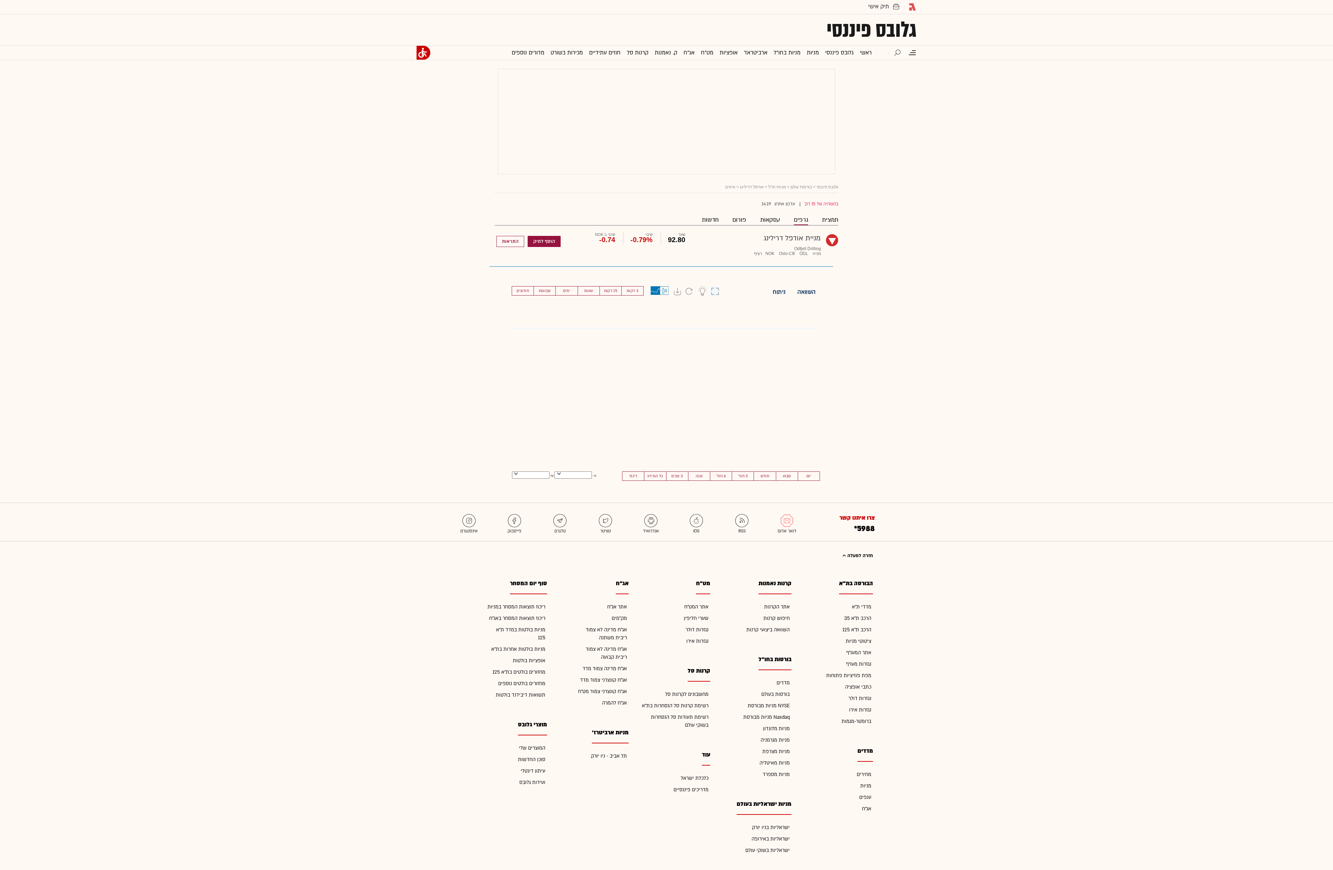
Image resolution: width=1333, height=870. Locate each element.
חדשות (710, 219)
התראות (510, 241)
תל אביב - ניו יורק (609, 756)
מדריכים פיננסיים (691, 789)
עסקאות (770, 219)
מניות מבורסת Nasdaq (766, 717)
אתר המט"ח (696, 607)
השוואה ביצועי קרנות (768, 629)
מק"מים (619, 618)
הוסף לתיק (544, 241)
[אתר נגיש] (423, 53)
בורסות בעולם (775, 694)
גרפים (801, 219)
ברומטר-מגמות (856, 721)
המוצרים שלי (532, 748)
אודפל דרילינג (752, 187)
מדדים (783, 683)
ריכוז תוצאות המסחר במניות (516, 607)
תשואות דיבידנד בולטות (520, 695)
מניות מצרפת (776, 751)
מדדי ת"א (861, 607)
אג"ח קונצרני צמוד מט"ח (602, 691)
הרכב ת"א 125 (856, 629)
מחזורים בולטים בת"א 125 (519, 672)
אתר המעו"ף (858, 652)
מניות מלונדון (776, 728)
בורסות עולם (801, 187)
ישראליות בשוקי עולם (767, 850)
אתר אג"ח (617, 607)
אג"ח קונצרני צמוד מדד (603, 680)
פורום (739, 219)
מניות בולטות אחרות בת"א (518, 649)
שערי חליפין (696, 618)
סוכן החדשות (531, 759)
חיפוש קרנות (776, 618)
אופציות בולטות (529, 660)
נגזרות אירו (860, 710)
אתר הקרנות (777, 607)
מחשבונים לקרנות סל (687, 694)
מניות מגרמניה (775, 740)
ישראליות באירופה (771, 839)
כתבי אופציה (858, 687)
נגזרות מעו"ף (858, 664)
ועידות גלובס (532, 782)
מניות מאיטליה (775, 763)
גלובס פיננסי (871, 29)
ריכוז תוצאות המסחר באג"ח (517, 618)
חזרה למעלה (859, 556)
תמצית (830, 219)
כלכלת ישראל (695, 778)
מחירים (864, 774)
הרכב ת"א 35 (857, 618)
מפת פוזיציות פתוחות (848, 675)
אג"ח (866, 808)
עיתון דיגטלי (533, 771)
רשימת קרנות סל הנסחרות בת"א (675, 705)
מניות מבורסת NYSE (769, 705)
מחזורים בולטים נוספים (521, 683)
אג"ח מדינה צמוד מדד (604, 668)
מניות (865, 786)
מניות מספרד (776, 774)
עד (552, 476)
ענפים (865, 797)
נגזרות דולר (859, 698)
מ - (594, 476)
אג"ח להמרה (614, 703)
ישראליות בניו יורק (771, 827)
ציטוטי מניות (858, 641)
